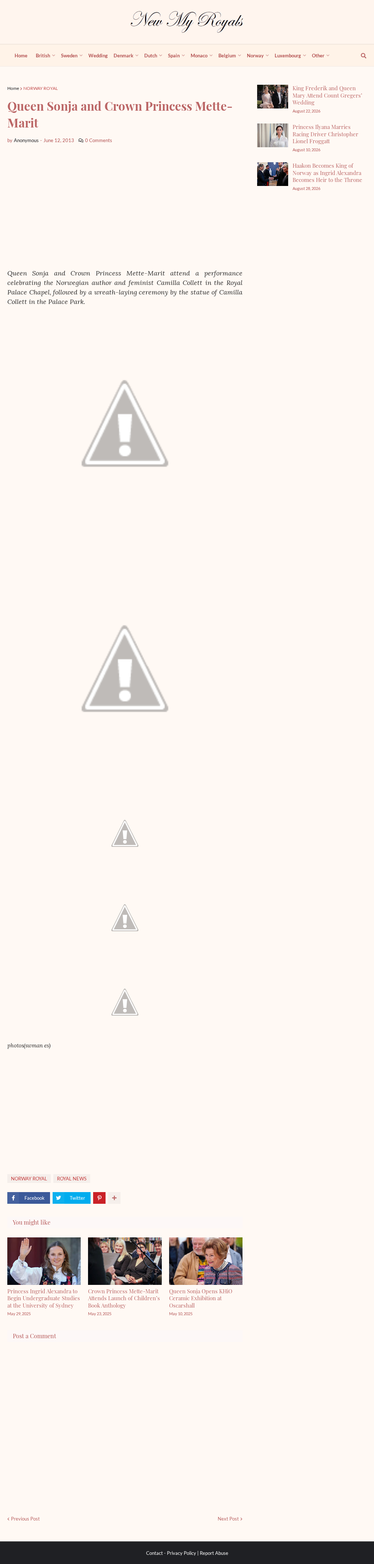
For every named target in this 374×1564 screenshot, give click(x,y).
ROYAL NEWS (72, 1178)
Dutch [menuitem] (150, 55)
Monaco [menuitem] (199, 55)
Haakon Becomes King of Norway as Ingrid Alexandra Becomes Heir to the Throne (327, 172)
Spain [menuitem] (174, 55)
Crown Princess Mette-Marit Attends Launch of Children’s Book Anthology (124, 1298)
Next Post (228, 1519)
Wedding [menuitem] (98, 55)
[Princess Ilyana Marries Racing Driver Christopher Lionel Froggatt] (272, 135)
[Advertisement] (125, 206)
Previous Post (25, 1519)
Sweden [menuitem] (69, 55)
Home (13, 88)
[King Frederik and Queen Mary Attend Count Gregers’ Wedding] (272, 97)
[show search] (359, 55)
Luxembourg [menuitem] (288, 55)
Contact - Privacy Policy (171, 1553)
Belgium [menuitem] (227, 55)
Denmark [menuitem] (123, 55)
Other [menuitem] (318, 55)
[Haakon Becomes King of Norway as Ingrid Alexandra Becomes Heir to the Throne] (272, 174)
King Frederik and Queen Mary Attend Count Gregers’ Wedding (327, 95)
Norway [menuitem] (255, 55)
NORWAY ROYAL (40, 88)
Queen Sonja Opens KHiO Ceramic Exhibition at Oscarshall (200, 1298)
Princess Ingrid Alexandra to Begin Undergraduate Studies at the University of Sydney (43, 1298)
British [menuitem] (43, 55)
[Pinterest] (99, 1198)
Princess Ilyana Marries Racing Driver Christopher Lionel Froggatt (325, 134)
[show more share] (114, 1198)
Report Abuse (214, 1553)
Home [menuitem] (21, 55)
